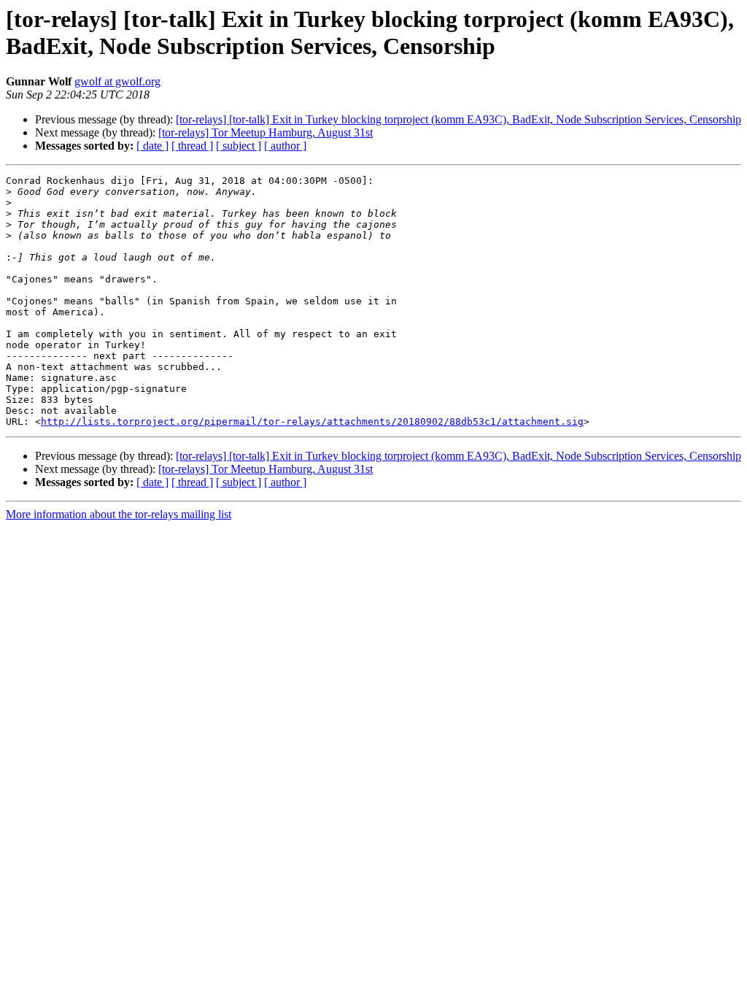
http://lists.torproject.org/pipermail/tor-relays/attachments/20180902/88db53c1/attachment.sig (312, 421)
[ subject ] (238, 145)
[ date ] (152, 145)
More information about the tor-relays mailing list (118, 514)
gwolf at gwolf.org (117, 81)
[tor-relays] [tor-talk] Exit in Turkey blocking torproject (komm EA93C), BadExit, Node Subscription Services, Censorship (458, 119)
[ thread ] (192, 145)
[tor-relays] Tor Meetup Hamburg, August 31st (265, 132)
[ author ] (285, 145)
